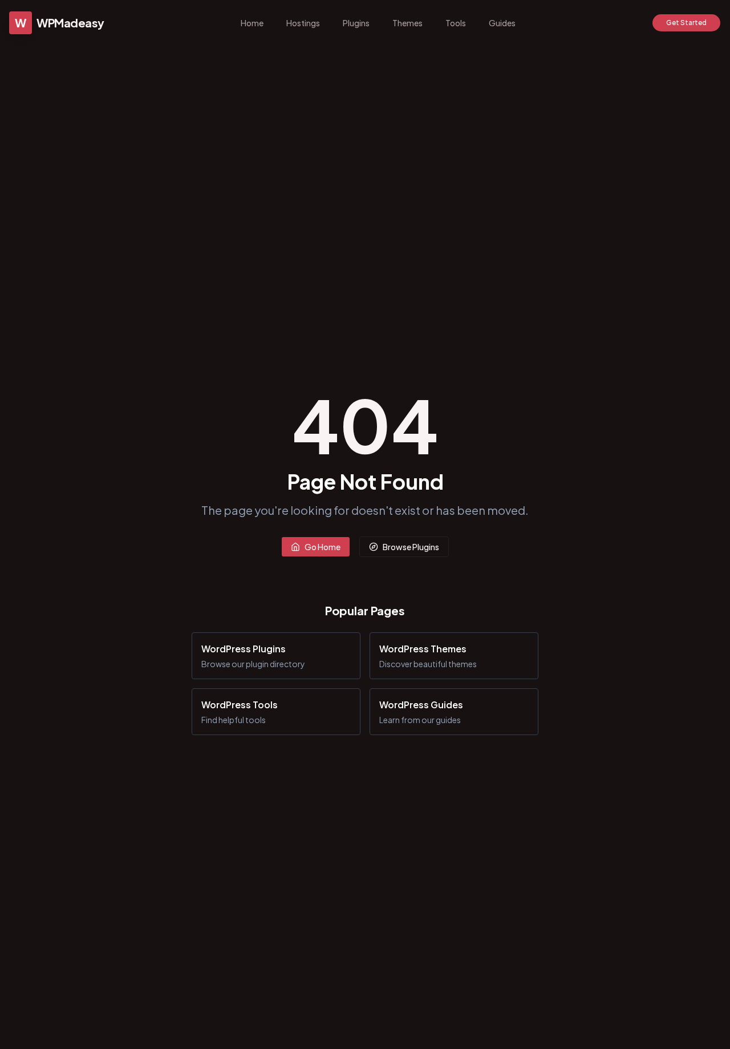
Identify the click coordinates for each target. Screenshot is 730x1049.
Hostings (303, 23)
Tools (455, 23)
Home (252, 23)
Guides (502, 23)
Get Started (686, 22)
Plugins (356, 23)
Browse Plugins (411, 547)
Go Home (322, 547)
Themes (407, 23)
